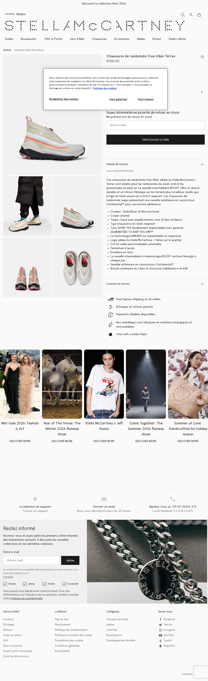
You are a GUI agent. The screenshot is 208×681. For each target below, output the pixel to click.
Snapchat (169, 646)
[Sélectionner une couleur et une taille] (202, 56)
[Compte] (191, 14)
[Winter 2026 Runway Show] (62, 384)
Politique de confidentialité (26, 598)
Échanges (8, 624)
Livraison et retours (118, 284)
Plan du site (61, 619)
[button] (52, 114)
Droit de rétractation (16, 656)
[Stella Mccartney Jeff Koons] (104, 384)
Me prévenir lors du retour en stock (129, 116)
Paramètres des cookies (69, 640)
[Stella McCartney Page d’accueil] (94, 26)
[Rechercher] (183, 14)
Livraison (8, 619)
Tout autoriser (118, 99)
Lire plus (8, 577)
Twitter (168, 624)
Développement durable (120, 640)
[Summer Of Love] (188, 384)
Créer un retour (12, 635)
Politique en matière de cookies (73, 635)
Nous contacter (12, 646)
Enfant (51, 584)
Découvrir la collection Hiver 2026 (104, 3)
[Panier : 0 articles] (199, 14)
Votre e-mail (11, 552)
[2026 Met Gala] (20, 384)
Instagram (169, 630)
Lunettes (111, 630)
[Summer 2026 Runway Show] (146, 384)
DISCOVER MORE (20, 441)
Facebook (169, 619)
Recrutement (63, 624)
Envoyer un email (104, 506)
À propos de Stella (117, 619)
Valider (70, 560)
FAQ (5, 640)
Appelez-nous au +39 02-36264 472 (172, 506)
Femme (12, 584)
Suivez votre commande (17, 651)
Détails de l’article (117, 164)
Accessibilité (62, 651)
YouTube (169, 635)
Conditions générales (67, 646)
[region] (105, 89)
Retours (8, 630)
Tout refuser (146, 99)
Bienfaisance (114, 635)
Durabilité (73, 584)
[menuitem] (28, 39)
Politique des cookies (105, 88)
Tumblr (168, 640)
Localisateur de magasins (35, 506)
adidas (31, 584)
